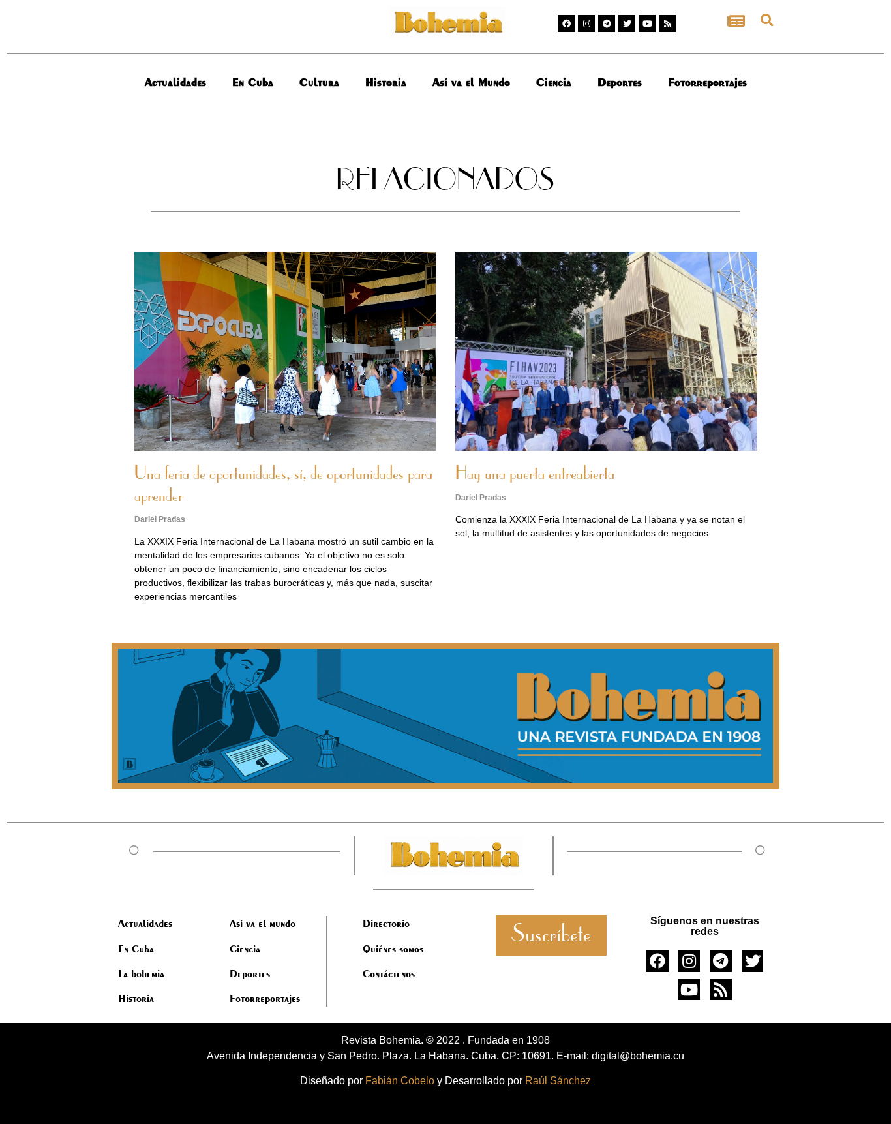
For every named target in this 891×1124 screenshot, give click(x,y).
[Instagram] (586, 23)
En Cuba (252, 82)
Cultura (319, 82)
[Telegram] (606, 23)
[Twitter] (626, 23)
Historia (385, 82)
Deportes (619, 82)
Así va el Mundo (471, 82)
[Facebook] (566, 23)
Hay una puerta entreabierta (534, 474)
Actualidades (175, 82)
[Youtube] (647, 23)
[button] (766, 19)
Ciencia (553, 82)
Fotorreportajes (707, 82)
